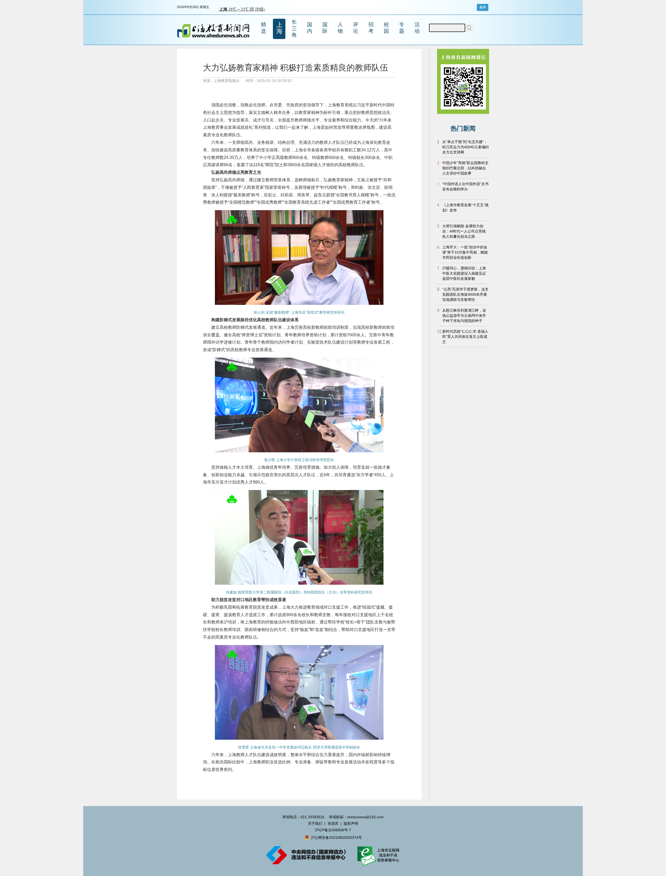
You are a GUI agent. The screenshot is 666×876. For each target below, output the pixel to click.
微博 (482, 7)
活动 (417, 28)
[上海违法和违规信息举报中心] (378, 865)
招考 (371, 28)
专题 (401, 28)
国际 (325, 28)
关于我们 (315, 823)
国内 (309, 28)
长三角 (294, 28)
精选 (263, 28)
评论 (355, 28)
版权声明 (351, 823)
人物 (340, 28)
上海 (279, 28)
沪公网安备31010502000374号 (336, 837)
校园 (386, 28)
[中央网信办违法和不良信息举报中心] (309, 865)
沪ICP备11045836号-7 (333, 830)
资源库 (333, 823)
